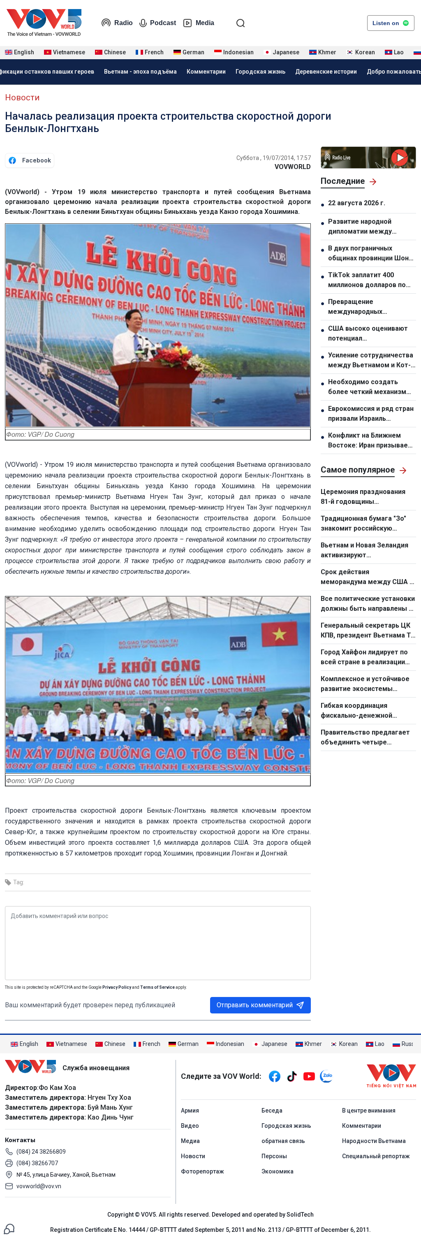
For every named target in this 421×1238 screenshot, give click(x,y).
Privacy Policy (116, 987)
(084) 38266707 (37, 1163)
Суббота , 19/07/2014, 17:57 (273, 158)
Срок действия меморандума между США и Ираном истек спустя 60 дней (368, 577)
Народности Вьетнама (374, 1141)
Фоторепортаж (202, 1171)
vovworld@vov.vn (38, 1186)
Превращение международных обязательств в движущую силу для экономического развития (372, 307)
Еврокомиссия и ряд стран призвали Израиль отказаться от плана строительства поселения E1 (371, 414)
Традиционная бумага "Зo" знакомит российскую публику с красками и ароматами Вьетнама (363, 524)
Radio (123, 22)
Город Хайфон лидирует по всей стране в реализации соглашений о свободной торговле (364, 657)
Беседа (271, 1110)
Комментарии (206, 71)
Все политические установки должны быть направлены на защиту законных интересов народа (368, 604)
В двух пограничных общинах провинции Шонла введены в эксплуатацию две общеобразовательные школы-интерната (372, 253)
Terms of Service (157, 987)
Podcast (163, 22)
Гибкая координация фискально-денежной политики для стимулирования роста (358, 711)
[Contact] (9, 1228)
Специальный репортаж (376, 1156)
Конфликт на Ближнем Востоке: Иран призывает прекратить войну (370, 440)
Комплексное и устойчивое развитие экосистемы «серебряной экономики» (365, 684)
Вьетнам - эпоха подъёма (140, 71)
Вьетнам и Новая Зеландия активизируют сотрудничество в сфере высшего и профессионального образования (364, 550)
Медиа (190, 1141)
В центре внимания (369, 1110)
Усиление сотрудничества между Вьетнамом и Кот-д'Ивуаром (370, 360)
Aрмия (190, 1110)
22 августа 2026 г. (356, 203)
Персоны (274, 1156)
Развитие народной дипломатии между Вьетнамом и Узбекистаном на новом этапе (367, 227)
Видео (190, 1125)
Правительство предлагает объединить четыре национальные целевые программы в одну (365, 737)
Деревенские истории (326, 71)
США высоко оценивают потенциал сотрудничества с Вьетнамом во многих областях (368, 334)
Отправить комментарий (255, 1005)
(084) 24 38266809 (41, 1151)
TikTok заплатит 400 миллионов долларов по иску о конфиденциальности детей (367, 280)
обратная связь (283, 1141)
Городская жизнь (260, 71)
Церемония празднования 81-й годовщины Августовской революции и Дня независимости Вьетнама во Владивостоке (365, 497)
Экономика (277, 1171)
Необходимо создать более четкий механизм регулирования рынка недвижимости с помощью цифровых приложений (367, 387)
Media (205, 22)
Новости (22, 97)
